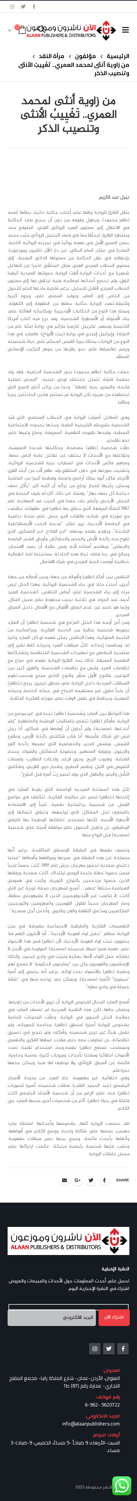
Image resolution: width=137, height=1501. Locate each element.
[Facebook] (34, 6)
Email (64, 1180)
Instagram (94, 1348)
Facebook (104, 1180)
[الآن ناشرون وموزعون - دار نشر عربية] (83, 30)
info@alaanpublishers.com (91, 1423)
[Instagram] (13, 6)
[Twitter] (24, 6)
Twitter (91, 1180)
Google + (77, 1180)
